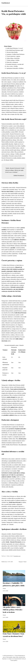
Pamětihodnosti (6, 3)
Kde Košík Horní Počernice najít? (15, 50)
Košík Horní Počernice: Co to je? (15, 48)
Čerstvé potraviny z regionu (13, 56)
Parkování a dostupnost (12, 62)
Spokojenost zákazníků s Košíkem (15, 68)
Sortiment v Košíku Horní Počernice (15, 54)
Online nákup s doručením (13, 58)
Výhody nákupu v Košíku (13, 60)
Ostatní (24, 561)
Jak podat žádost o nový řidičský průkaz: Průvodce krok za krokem (12, 609)
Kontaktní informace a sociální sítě (15, 64)
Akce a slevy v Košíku (12, 66)
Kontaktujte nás (17, 556)
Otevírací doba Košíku (12, 52)
